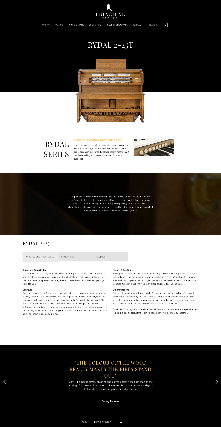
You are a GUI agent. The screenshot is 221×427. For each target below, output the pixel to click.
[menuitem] (46, 25)
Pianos (59, 25)
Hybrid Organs (76, 25)
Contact (137, 25)
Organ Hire (95, 25)
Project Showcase (117, 25)
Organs (46, 25)
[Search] (166, 25)
